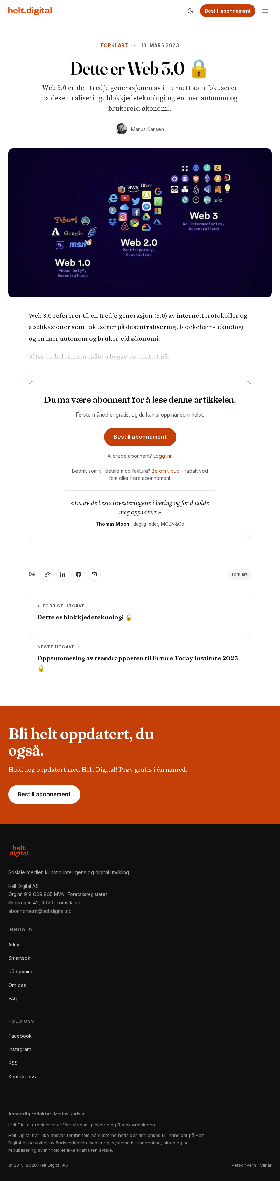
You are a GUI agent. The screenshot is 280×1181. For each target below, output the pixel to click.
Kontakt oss (22, 1076)
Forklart (114, 45)
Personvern (244, 1165)
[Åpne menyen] (265, 10)
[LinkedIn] (62, 574)
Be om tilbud (166, 471)
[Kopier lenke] (47, 574)
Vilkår (266, 1165)
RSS (13, 1063)
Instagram (19, 1049)
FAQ (13, 998)
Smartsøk (19, 958)
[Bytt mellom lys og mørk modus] (190, 10)
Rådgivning (21, 971)
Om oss (17, 985)
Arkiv (13, 944)
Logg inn (163, 456)
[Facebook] (78, 574)
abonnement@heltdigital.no (40, 911)
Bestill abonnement (228, 11)
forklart (239, 574)
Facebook (20, 1036)
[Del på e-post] (94, 574)
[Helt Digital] (30, 11)
